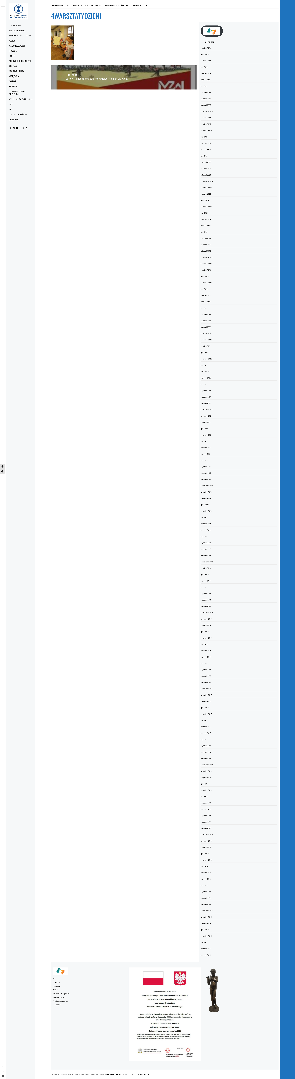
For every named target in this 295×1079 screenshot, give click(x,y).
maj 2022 (204, 365)
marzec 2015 (206, 879)
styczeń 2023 (206, 314)
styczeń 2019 (206, 594)
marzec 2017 (206, 733)
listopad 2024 (206, 175)
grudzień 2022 (206, 321)
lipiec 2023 (205, 276)
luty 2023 (204, 308)
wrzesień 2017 (206, 695)
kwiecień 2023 (206, 295)
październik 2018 (207, 613)
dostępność (14, 76)
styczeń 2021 (206, 467)
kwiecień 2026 (206, 73)
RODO (11, 104)
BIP (10, 109)
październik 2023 (207, 257)
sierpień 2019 (206, 568)
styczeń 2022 (206, 391)
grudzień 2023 (206, 245)
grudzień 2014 (206, 898)
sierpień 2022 (206, 346)
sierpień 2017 (206, 701)
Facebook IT (57, 1005)
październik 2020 (207, 486)
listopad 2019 (206, 555)
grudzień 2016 (206, 752)
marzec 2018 (206, 657)
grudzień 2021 (206, 397)
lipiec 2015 (205, 854)
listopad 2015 (206, 828)
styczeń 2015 (206, 892)
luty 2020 (204, 536)
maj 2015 (204, 866)
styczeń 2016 (206, 816)
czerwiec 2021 (206, 435)
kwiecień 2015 (206, 873)
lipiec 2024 (205, 200)
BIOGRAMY (13, 66)
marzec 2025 (206, 150)
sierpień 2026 (206, 48)
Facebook (56, 982)
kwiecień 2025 (206, 143)
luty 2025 (204, 156)
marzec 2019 (206, 581)
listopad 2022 (206, 327)
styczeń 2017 (206, 746)
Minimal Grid (113, 1074)
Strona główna (15, 25)
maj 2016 (204, 797)
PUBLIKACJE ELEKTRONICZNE (20, 61)
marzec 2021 (206, 454)
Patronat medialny (59, 997)
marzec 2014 (206, 955)
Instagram (56, 986)
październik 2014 (207, 911)
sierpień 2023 (206, 270)
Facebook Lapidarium (60, 1001)
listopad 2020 (206, 479)
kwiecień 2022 (206, 372)
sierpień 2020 (206, 498)
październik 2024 (207, 181)
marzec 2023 (206, 302)
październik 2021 (207, 410)
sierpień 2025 (206, 124)
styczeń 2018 (206, 670)
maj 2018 (204, 644)
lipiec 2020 (205, 505)
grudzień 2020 (206, 473)
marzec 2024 (206, 226)
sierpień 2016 (206, 777)
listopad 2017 (206, 682)
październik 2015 (207, 835)
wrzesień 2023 (206, 264)
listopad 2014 (206, 904)
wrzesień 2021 (206, 416)
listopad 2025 (206, 105)
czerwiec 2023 (206, 283)
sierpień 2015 (206, 847)
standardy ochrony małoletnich (18, 93)
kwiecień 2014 (206, 949)
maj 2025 (204, 137)
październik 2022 (207, 333)
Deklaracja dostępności (19, 99)
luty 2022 (204, 384)
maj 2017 (204, 720)
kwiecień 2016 (206, 803)
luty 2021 (204, 460)
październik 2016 (207, 765)
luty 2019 (204, 587)
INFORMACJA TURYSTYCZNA (20, 35)
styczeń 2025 (206, 162)
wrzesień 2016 (206, 771)
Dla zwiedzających (17, 45)
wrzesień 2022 (206, 340)
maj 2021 (204, 441)
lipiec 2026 (205, 54)
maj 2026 (204, 67)
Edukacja (13, 50)
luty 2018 (204, 663)
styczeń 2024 (206, 238)
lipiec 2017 (205, 708)
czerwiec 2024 (206, 207)
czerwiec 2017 (206, 714)
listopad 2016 (206, 758)
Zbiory (12, 56)
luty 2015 (204, 885)
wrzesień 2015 (206, 841)
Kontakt (12, 81)
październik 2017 (207, 689)
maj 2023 (204, 289)
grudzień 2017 (206, 676)
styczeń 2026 (206, 92)
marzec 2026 (206, 80)
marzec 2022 (206, 378)
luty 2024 (204, 232)
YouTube (56, 990)
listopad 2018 (206, 606)
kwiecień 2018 (206, 651)
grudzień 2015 (206, 822)
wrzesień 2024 (206, 188)
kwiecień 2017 (206, 727)
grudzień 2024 (206, 169)
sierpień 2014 (206, 923)
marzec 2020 (206, 530)
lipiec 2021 (205, 429)
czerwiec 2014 (206, 936)
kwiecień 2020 (206, 524)
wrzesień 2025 (206, 118)
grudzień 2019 (206, 549)
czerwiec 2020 (206, 511)
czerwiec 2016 (206, 790)
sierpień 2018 (206, 625)
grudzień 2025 (206, 99)
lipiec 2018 (205, 632)
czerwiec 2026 (206, 61)
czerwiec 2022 (206, 359)
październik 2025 (207, 111)
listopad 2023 (206, 251)
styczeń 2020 (206, 543)
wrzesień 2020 (206, 492)
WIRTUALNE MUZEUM (17, 30)
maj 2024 (204, 213)
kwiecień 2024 (206, 219)
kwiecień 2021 (206, 448)
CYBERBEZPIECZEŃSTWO (18, 114)
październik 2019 (207, 562)
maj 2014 (204, 942)
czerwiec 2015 (206, 860)
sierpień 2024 (206, 194)
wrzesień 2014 (206, 917)
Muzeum (12, 40)
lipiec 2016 (205, 784)
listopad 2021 (206, 403)
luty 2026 (204, 86)
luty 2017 (204, 739)
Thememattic (142, 1074)
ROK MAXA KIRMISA (16, 71)
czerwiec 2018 (206, 638)
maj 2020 (204, 517)
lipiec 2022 (205, 353)
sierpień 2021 (206, 422)
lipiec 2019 (205, 575)
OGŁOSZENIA (14, 86)
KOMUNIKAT (13, 119)
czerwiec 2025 (206, 131)
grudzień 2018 (206, 600)
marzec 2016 (206, 809)
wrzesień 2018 (206, 619)
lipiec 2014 (205, 930)
